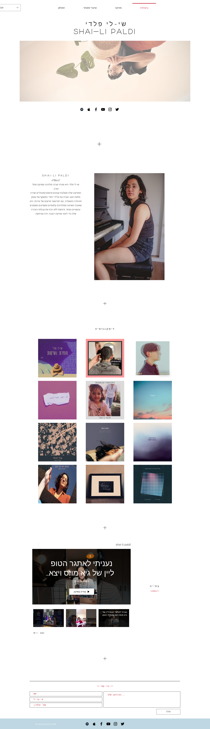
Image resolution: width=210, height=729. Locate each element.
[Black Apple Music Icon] (89, 109)
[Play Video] (114, 618)
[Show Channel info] (35, 544)
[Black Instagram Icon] (110, 109)
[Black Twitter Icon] (117, 109)
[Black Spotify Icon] (81, 109)
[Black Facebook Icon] (96, 109)
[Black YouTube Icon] (103, 109)
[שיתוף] (42, 544)
